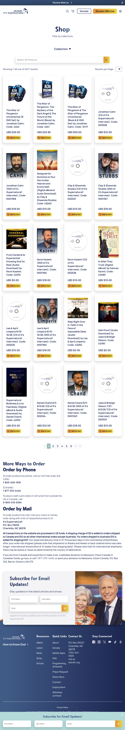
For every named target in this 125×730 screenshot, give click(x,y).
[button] (122, 2)
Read (39, 653)
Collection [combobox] (61, 49)
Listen (39, 647)
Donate (84, 11)
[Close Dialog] (122, 715)
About (55, 642)
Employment (58, 687)
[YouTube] (109, 642)
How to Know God (14, 644)
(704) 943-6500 (73, 654)
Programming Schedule (59, 665)
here (26, 558)
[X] (104, 642)
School (40, 663)
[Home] (15, 11)
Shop (39, 658)
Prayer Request (60, 671)
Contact (56, 682)
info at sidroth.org (74, 661)
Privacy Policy (62, 707)
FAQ (54, 658)
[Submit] (65, 608)
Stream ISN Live (105, 11)
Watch (39, 642)
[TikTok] (115, 642)
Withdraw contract (57, 694)
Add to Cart (15, 138)
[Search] (106, 60)
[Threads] (120, 642)
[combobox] (62, 60)
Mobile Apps (58, 653)
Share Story (58, 676)
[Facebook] (93, 642)
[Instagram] (99, 642)
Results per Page (104, 69)
